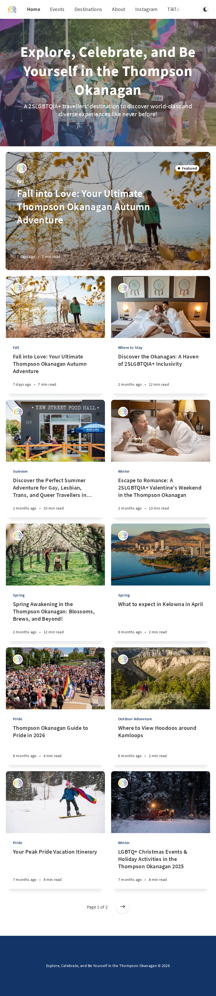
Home (33, 9)
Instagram (146, 9)
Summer (20, 471)
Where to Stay (130, 347)
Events (57, 9)
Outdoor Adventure (135, 718)
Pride (17, 718)
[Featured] (94, 288)
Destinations (88, 9)
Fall (20, 181)
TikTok (174, 9)
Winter (124, 471)
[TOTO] (22, 168)
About (118, 9)
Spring (18, 595)
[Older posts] (122, 906)
